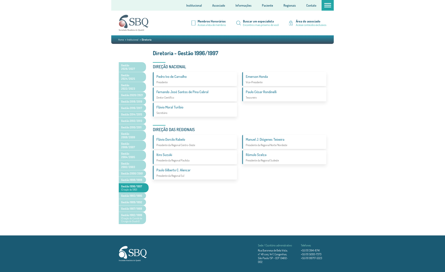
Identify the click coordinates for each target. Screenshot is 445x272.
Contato (311, 5)
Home (121, 39)
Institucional (194, 5)
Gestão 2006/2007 (128, 145)
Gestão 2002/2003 (128, 165)
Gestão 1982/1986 (131, 218)
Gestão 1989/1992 (131, 202)
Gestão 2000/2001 (132, 173)
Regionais (290, 5)
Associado (218, 5)
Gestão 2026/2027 (128, 67)
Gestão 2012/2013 (131, 121)
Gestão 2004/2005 (128, 155)
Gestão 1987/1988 (131, 208)
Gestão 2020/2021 (132, 95)
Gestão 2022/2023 (128, 86)
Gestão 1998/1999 (131, 180)
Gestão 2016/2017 (131, 108)
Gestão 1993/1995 (131, 195)
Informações (244, 5)
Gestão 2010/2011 (131, 127)
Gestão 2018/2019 (131, 101)
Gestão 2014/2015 (131, 114)
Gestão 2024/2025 (128, 76)
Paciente (267, 5)
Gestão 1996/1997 (131, 188)
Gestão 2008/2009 (128, 135)
